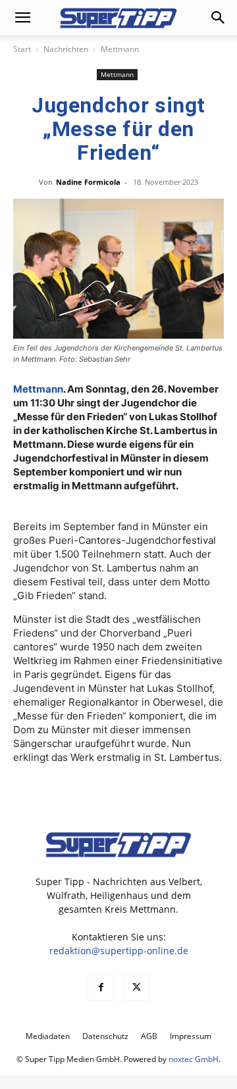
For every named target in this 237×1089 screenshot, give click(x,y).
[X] (136, 988)
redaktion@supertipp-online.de (118, 950)
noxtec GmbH (194, 1059)
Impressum (190, 1036)
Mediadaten (48, 1036)
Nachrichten (65, 49)
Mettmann (120, 49)
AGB (149, 1036)
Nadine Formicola (88, 182)
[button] (22, 18)
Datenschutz (105, 1036)
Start (22, 49)
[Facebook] (101, 988)
